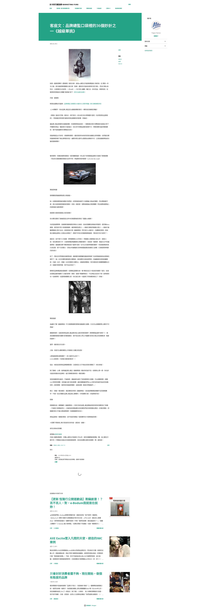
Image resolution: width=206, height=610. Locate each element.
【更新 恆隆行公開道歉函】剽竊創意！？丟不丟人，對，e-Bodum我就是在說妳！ (76, 503)
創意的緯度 (58, 434)
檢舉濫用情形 (148, 50)
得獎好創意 (89, 8)
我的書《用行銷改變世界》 (63, 8)
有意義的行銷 (78, 8)
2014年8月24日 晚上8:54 (64, 455)
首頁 (51, 8)
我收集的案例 (118, 8)
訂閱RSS (108, 8)
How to (120, 64)
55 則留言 (56, 528)
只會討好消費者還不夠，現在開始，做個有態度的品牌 (76, 575)
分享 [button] (119, 50)
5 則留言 (56, 563)
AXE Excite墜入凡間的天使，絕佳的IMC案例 (76, 540)
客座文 (120, 59)
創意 (119, 61)
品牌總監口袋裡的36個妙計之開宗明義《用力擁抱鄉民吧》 (83, 104)
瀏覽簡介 (156, 36)
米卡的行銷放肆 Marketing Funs (64, 4)
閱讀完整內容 (100, 528)
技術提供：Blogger (91, 605)
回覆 (56, 462)
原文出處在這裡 (79, 92)
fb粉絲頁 (99, 8)
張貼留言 (56, 599)
